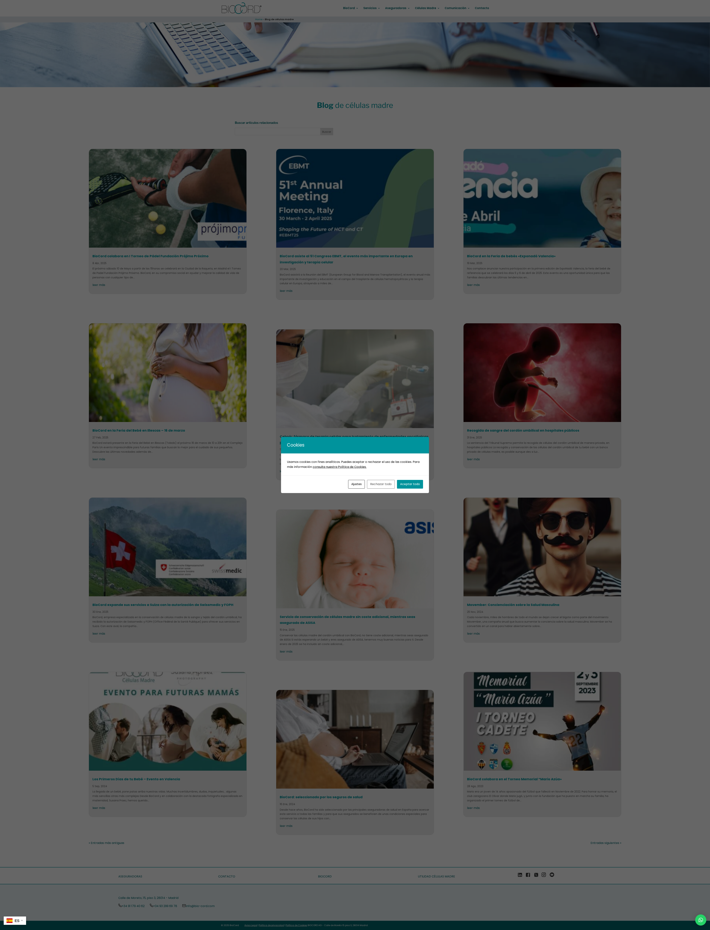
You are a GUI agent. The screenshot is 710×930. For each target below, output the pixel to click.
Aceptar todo (410, 484)
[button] (700, 920)
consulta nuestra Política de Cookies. (339, 467)
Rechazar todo (381, 484)
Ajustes (356, 484)
